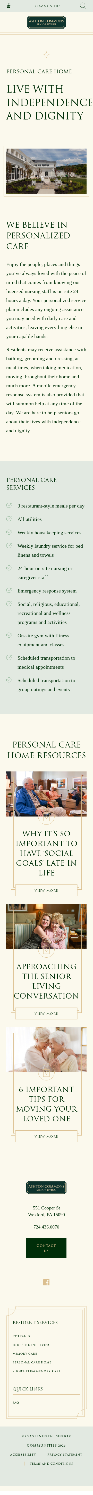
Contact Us (46, 1248)
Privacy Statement (64, 1455)
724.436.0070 (46, 1227)
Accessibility (23, 1455)
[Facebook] (46, 1282)
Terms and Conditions (51, 1464)
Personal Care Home (32, 1362)
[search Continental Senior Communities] (83, 6)
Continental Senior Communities (10, 6)
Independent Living (32, 1345)
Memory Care (25, 1354)
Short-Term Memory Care (37, 1371)
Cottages (21, 1336)
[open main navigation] (83, 23)
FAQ (16, 1403)
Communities (48, 6)
